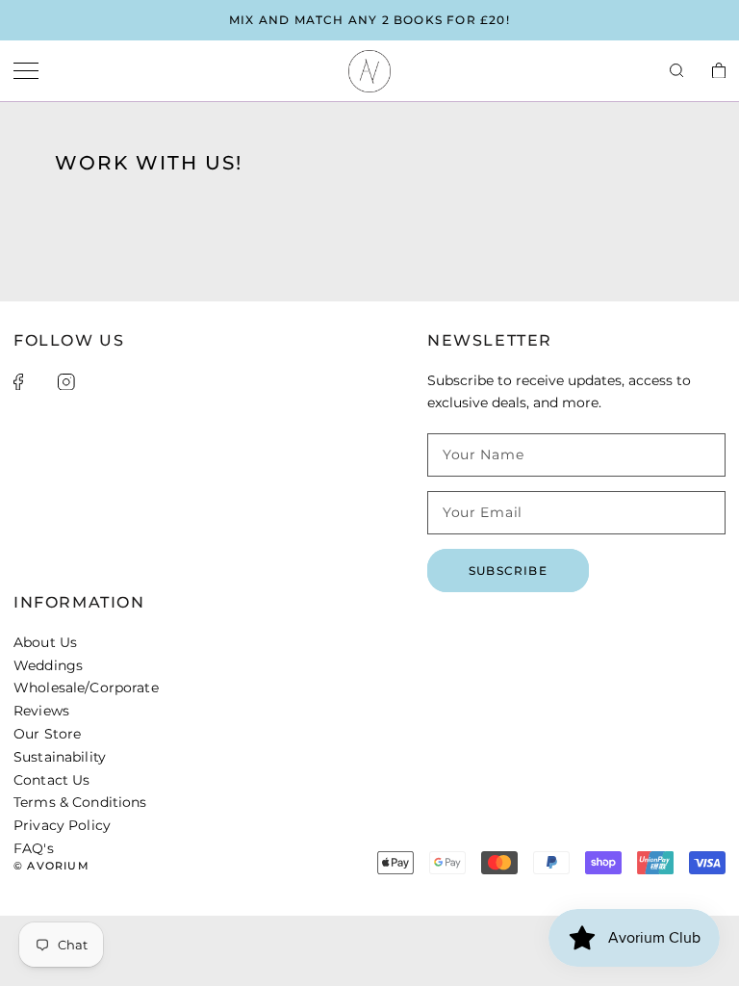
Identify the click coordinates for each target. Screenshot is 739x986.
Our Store (47, 733)
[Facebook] (18, 382)
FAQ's (33, 848)
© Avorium (51, 865)
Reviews (41, 710)
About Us (45, 642)
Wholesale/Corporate (86, 687)
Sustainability (59, 756)
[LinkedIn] (92, 381)
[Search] (676, 71)
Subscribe (508, 570)
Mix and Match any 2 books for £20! (369, 20)
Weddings (48, 665)
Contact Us (51, 780)
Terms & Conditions (80, 802)
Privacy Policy (62, 825)
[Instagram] (66, 382)
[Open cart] (719, 72)
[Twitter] (40, 381)
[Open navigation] (25, 72)
